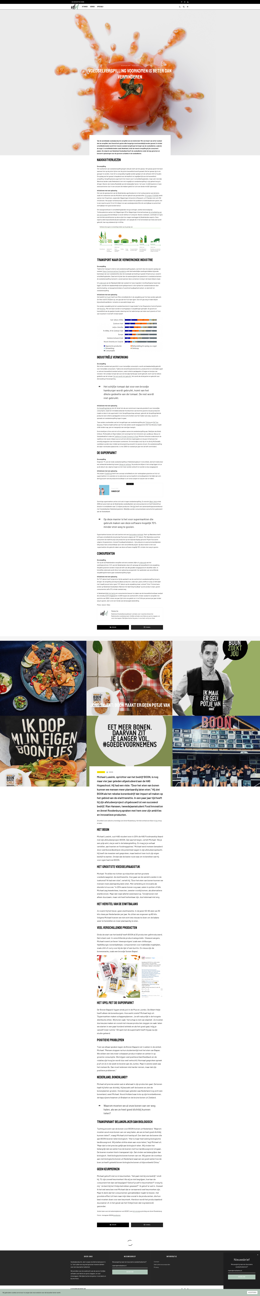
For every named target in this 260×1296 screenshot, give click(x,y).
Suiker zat (115, 491)
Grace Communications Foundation (114, 271)
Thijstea (148, 422)
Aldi (134, 506)
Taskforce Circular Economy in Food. (126, 436)
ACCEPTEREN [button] (252, 1292)
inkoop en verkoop (125, 464)
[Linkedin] (187, 2)
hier (156, 821)
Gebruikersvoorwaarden (162, 1264)
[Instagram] (184, 2)
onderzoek (102, 283)
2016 (148, 184)
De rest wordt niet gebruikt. (122, 376)
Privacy (156, 1267)
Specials (100, 7)
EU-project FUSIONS (151, 195)
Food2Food (108, 473)
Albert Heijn (153, 501)
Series (92, 7)
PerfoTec (102, 309)
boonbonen (117, 1215)
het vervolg (136, 1211)
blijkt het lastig (110, 593)
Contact (156, 1261)
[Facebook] (181, 2)
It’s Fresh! (107, 297)
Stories (85, 7)
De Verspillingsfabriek (104, 408)
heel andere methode (136, 534)
